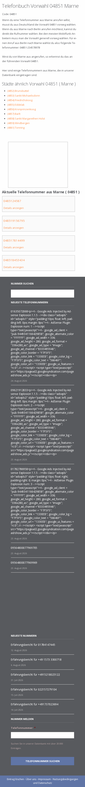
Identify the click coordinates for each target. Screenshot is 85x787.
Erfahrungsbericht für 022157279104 (34, 689)
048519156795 (14, 221)
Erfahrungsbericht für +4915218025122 (35, 674)
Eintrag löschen (15, 779)
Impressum (44, 779)
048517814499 (14, 240)
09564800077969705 (24, 548)
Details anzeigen (14, 208)
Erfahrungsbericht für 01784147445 (33, 645)
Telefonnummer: (23, 728)
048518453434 (14, 260)
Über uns (31, 779)
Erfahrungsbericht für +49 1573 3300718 (36, 659)
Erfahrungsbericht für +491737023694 (34, 704)
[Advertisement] (44, 603)
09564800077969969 (24, 562)
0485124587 (12, 201)
